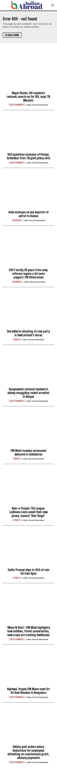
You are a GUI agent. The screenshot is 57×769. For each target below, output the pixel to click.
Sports (17, 520)
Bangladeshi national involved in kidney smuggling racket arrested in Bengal (28, 392)
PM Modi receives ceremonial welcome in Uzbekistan (28, 452)
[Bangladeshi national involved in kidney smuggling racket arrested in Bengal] (28, 368)
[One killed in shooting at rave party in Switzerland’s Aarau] (28, 311)
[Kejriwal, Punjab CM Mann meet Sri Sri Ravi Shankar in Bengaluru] (28, 668)
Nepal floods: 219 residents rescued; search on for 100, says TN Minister (28, 96)
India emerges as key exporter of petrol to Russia (28, 214)
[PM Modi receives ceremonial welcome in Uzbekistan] (28, 430)
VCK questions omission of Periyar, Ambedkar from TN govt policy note (28, 156)
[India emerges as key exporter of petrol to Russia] (28, 191)
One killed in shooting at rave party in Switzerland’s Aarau (28, 333)
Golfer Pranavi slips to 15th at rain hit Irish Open (28, 571)
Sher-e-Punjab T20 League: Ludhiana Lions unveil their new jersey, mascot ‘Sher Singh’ (28, 512)
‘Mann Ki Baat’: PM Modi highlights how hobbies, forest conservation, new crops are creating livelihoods (28, 631)
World (17, 339)
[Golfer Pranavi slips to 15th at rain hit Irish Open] (28, 549)
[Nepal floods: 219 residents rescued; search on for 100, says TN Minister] (28, 72)
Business (17, 220)
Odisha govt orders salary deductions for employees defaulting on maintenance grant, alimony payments (28, 752)
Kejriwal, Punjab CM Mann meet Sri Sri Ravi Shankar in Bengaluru (28, 691)
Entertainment (17, 105)
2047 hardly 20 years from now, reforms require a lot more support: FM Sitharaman (28, 273)
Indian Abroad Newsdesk (37, 105)
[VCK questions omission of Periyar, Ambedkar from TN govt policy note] (28, 134)
